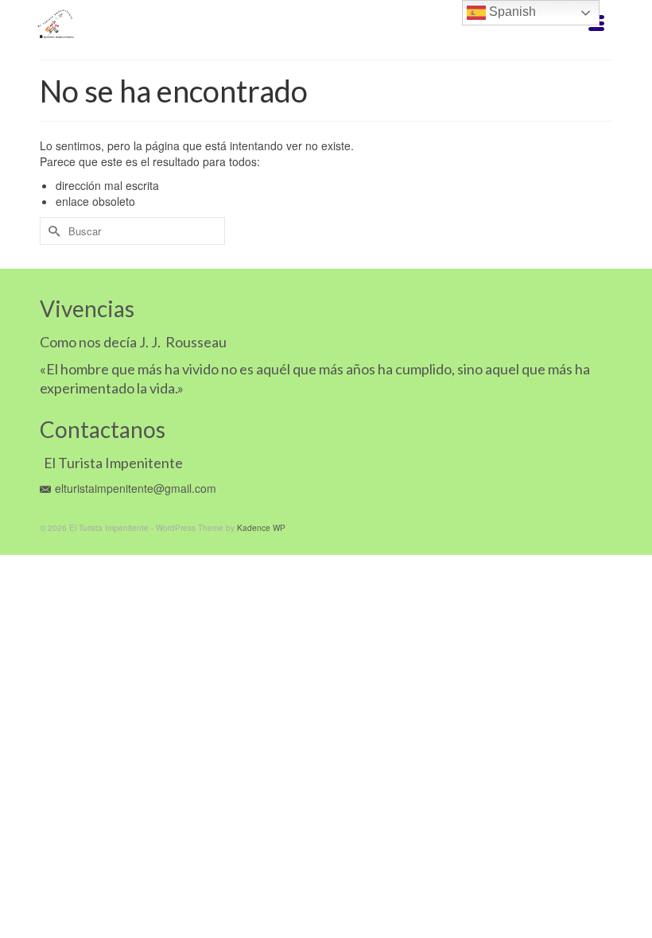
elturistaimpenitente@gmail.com (135, 488)
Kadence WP (261, 527)
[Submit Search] (52, 231)
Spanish (511, 11)
